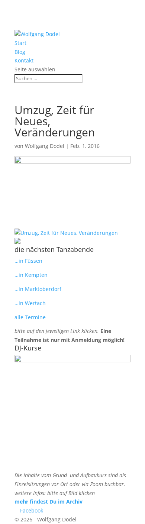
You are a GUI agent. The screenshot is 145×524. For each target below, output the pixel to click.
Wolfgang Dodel (44, 145)
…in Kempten (31, 274)
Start (20, 42)
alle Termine (30, 317)
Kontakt (23, 60)
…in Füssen (28, 260)
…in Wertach (30, 303)
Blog (19, 51)
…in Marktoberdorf (37, 288)
